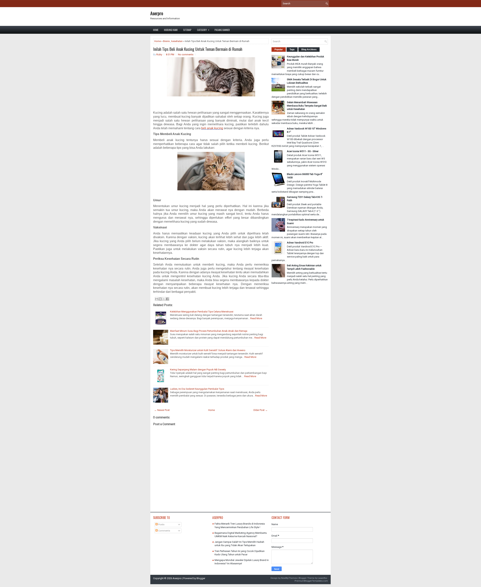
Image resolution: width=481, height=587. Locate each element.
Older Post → (260, 410)
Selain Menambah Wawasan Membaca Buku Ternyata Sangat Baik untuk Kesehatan (307, 105)
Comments (164, 530)
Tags (292, 49)
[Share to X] (164, 299)
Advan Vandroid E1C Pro (300, 242)
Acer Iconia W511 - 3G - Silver (302, 151)
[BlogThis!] (160, 299)
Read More (256, 318)
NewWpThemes (289, 578)
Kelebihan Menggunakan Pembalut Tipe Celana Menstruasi (201, 311)
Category (203, 30)
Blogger (201, 578)
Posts (161, 524)
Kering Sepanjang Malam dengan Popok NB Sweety (198, 369)
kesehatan (177, 41)
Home (155, 30)
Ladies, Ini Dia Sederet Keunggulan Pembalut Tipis (197, 388)
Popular (279, 49)
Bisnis (166, 41)
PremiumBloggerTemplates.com (311, 581)
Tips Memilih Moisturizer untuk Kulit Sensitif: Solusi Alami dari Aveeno (207, 350)
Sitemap (187, 30)
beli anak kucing (212, 128)
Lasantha (322, 578)
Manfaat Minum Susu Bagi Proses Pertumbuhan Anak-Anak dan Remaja (208, 331)
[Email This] (157, 299)
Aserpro (156, 13)
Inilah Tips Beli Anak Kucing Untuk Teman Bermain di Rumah (197, 49)
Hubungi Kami (171, 30)
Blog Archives (309, 49)
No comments (185, 54)
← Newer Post (162, 410)
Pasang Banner (222, 30)
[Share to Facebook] (167, 299)
